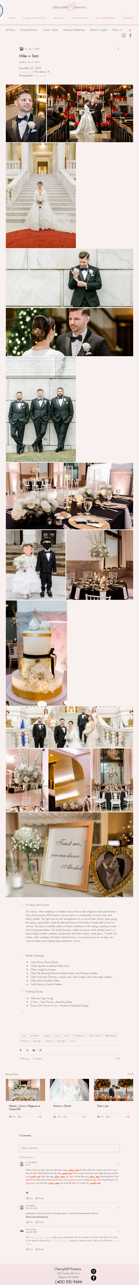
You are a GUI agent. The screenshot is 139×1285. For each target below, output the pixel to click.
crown (72, 1040)
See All (130, 1074)
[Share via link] (40, 1050)
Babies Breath (110, 1035)
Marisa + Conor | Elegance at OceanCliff (24, 1107)
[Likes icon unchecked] (27, 1198)
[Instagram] (123, 35)
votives (57, 1035)
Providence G (79, 1035)
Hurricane (25, 1040)
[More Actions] (118, 1163)
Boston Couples (98, 30)
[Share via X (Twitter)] (27, 1050)
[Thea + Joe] (113, 1090)
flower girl (61, 1040)
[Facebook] (130, 35)
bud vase (37, 1040)
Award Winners (29, 30)
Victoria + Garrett (62, 1105)
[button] (35, 18)
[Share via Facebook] (20, 1050)
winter (23, 1035)
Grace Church (95, 1035)
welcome (48, 1040)
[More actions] (118, 48)
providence (34, 1035)
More (116, 30)
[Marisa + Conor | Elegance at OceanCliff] (25, 1090)
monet (66, 1035)
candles (47, 1035)
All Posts (10, 30)
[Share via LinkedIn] (34, 1050)
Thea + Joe (102, 1105)
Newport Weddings (74, 30)
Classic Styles (50, 30)
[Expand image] (26, 113)
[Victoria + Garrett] (69, 1090)
